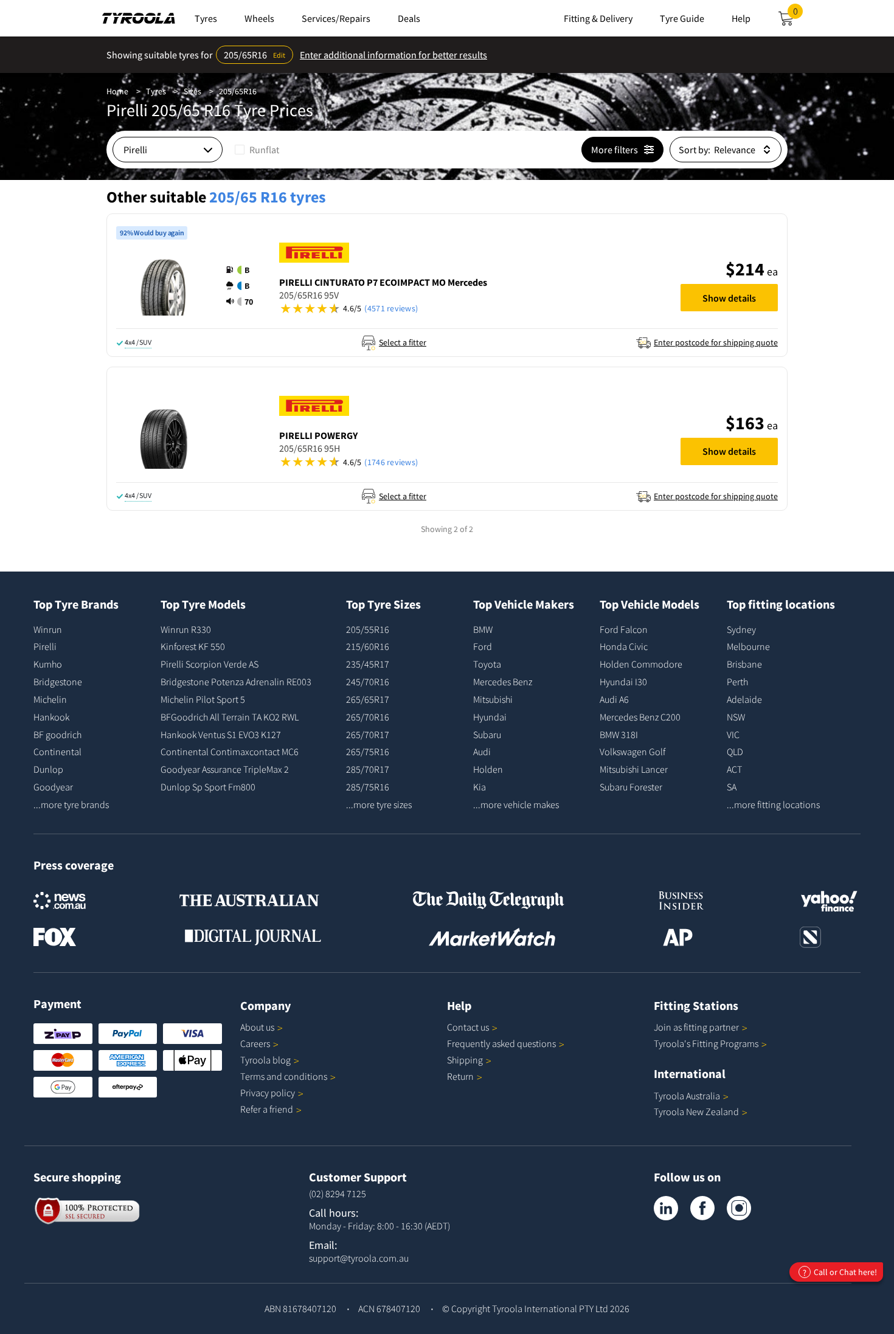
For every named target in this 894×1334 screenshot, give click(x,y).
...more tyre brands (71, 804)
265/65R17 (367, 699)
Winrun (47, 629)
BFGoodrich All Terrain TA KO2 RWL (230, 717)
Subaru (487, 734)
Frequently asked (501, 1043)
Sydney (741, 629)
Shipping (465, 1060)
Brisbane (744, 664)
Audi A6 (614, 699)
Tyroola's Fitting (706, 1043)
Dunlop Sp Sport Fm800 (208, 787)
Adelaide (744, 699)
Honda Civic (624, 646)
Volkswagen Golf (632, 751)
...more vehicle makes (516, 804)
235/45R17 (367, 664)
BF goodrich (57, 734)
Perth (737, 682)
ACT (734, 769)
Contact (468, 1027)
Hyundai (490, 717)
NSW (736, 717)
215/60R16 (367, 646)
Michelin (50, 699)
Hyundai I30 (623, 682)
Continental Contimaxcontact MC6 (230, 751)
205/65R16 (238, 91)
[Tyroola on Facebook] (702, 1208)
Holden (488, 769)
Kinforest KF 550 (193, 646)
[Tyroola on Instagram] (739, 1208)
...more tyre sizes (379, 804)
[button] (243, 286)
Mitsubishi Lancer (634, 769)
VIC (733, 734)
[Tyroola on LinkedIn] (666, 1208)
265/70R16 (367, 717)
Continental (57, 751)
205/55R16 (367, 629)
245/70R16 (367, 682)
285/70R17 (367, 769)
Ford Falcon (624, 629)
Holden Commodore (641, 664)
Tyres (156, 91)
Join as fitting (696, 1027)
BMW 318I (619, 734)
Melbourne (748, 646)
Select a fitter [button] (402, 342)
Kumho (47, 664)
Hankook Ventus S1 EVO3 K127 (221, 734)
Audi (482, 751)
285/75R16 (367, 787)
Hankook (51, 717)
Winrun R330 (186, 629)
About (257, 1027)
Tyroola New (696, 1111)
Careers (255, 1043)
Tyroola (265, 1060)
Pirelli (45, 646)
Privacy (267, 1093)
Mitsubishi (493, 699)
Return (460, 1076)
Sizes (192, 91)
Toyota (487, 664)
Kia (479, 787)
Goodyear (53, 787)
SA (731, 787)
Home (117, 91)
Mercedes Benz (502, 682)
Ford (482, 646)
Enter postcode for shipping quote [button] (716, 342)
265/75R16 (367, 751)
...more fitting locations (773, 804)
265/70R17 (367, 734)
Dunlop (48, 769)
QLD (735, 751)
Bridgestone (57, 682)
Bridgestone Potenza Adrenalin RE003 (236, 682)
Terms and (283, 1076)
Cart (798, 14)
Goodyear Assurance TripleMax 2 (225, 769)
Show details (729, 298)
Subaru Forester (631, 787)
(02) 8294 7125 (337, 1193)
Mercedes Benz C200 (640, 717)
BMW (483, 629)
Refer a (266, 1109)
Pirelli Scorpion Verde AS (209, 664)
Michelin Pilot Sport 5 (203, 699)
